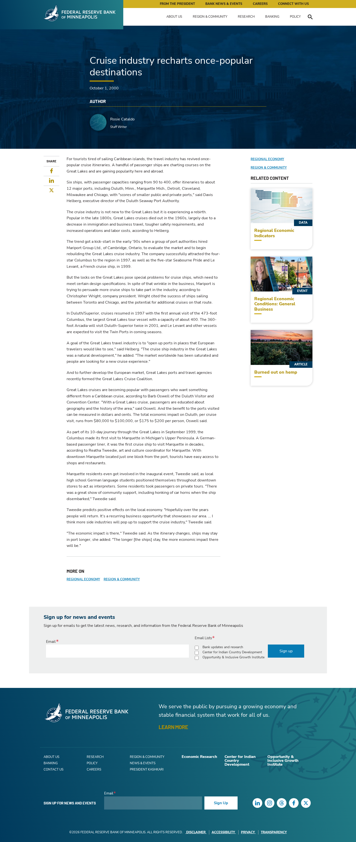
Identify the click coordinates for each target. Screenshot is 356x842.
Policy (295, 17)
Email (51, 642)
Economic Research (199, 756)
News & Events (142, 763)
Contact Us (53, 769)
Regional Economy (83, 579)
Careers (260, 4)
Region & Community (210, 17)
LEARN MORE (173, 727)
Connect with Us (293, 4)
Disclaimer (196, 832)
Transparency (274, 832)
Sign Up (221, 803)
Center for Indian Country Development (232, 652)
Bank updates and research (222, 647)
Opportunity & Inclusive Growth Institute (233, 657)
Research (246, 17)
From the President (177, 4)
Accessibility (223, 832)
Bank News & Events (223, 4)
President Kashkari (146, 769)
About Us (174, 17)
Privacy (248, 832)
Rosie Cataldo (122, 119)
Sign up (286, 651)
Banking (272, 17)
